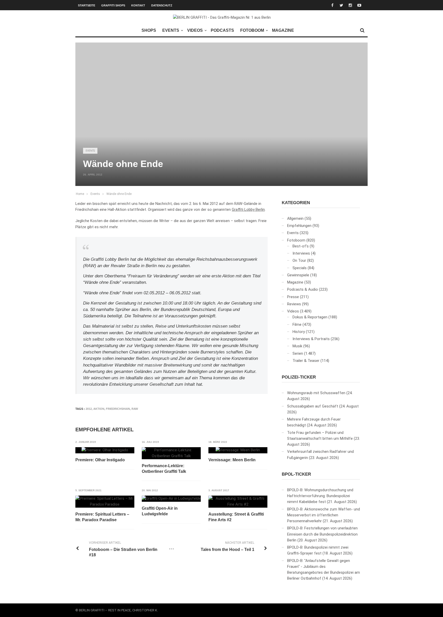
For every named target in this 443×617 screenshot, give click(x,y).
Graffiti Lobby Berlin (248, 209)
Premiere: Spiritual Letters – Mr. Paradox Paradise (102, 517)
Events (170, 30)
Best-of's (301, 246)
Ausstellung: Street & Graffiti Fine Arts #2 (236, 517)
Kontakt (138, 5)
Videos (195, 30)
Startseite (86, 5)
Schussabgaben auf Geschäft (312, 406)
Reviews (294, 304)
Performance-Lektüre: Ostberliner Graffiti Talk (164, 469)
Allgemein (295, 218)
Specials (300, 268)
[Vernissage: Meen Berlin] (238, 450)
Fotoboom (252, 30)
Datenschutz (161, 5)
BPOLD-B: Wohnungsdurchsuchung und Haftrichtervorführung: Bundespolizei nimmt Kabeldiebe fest (320, 496)
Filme (297, 324)
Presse (293, 297)
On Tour (299, 260)
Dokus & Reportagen (310, 317)
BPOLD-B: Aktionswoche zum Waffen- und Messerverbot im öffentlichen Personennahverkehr (323, 515)
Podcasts (222, 30)
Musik (297, 346)
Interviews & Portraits (311, 339)
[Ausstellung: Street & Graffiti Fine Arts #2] (237, 502)
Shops (149, 30)
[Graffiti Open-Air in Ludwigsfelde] (171, 499)
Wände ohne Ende (119, 194)
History (299, 331)
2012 (89, 408)
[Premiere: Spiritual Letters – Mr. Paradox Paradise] (104, 502)
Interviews (301, 253)
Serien (298, 353)
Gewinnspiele (298, 275)
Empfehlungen (299, 225)
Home (80, 194)
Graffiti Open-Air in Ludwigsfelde (160, 511)
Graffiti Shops (113, 5)
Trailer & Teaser (306, 360)
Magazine (283, 30)
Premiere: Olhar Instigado (100, 460)
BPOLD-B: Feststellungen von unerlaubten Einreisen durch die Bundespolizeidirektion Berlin (322, 534)
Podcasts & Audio (302, 289)
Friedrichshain (118, 408)
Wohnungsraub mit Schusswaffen (316, 393)
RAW (135, 408)
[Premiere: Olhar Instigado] (105, 450)
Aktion (98, 408)
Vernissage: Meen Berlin (232, 460)
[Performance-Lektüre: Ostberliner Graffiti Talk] (171, 453)
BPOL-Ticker (296, 474)
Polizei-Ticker (299, 377)
